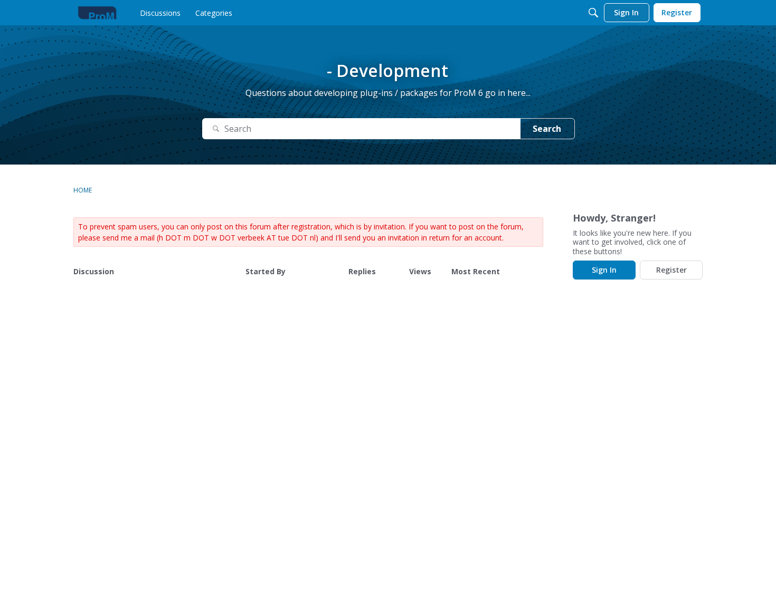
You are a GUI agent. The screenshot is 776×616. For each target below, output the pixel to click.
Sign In (604, 270)
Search (547, 128)
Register (671, 270)
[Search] (593, 12)
